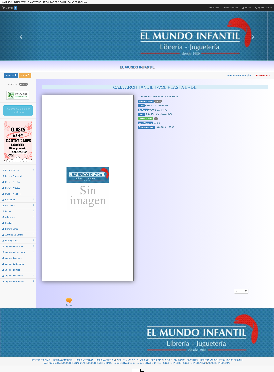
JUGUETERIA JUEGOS (124, 362)
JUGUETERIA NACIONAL (73, 362)
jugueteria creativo (14, 275)
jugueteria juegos (13, 258)
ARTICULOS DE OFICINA (230, 360)
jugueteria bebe (12, 269)
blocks (8, 211)
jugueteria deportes (14, 263)
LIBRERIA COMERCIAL (62, 360)
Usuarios (260, 75)
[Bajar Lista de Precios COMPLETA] (17, 94)
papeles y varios (13, 193)
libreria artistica (12, 187)
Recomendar (232, 7)
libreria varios (11, 228)
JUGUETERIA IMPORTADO (99, 362)
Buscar (24, 75)
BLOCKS (168, 360)
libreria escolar (12, 170)
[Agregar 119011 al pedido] (245, 291)
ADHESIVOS (179, 360)
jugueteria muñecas (14, 281)
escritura (9, 223)
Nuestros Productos (237, 75)
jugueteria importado (15, 252)
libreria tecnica (12, 182)
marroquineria (11, 240)
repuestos (10, 205)
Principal (10, 75)
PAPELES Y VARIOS (125, 360)
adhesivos (10, 217)
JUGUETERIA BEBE (172, 362)
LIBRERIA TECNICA (84, 360)
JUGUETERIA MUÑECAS (218, 362)
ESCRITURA (192, 360)
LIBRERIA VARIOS (208, 360)
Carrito (10, 7)
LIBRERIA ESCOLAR (40, 360)
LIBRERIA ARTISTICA (105, 360)
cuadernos (10, 199)
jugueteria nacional (14, 246)
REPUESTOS (157, 360)
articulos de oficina (14, 234)
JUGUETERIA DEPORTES (149, 362)
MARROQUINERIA (52, 362)
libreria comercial (13, 176)
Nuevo (247, 7)
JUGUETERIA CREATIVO (194, 362)
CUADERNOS (143, 360)
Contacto (215, 7)
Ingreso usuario (264, 7)
